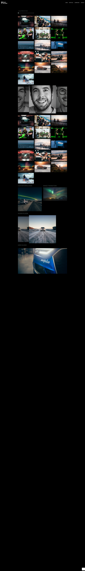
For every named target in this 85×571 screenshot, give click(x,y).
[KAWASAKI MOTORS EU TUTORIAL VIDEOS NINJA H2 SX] (42, 33)
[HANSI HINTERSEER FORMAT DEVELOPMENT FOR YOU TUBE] (59, 67)
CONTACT (82, 2)
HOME (66, 2)
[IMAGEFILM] (26, 45)
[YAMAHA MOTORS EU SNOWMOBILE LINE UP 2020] (26, 79)
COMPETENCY (77, 2)
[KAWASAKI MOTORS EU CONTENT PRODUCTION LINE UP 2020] (59, 56)
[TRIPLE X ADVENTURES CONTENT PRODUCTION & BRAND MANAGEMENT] (26, 67)
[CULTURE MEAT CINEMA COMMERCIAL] (42, 45)
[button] (19, 99)
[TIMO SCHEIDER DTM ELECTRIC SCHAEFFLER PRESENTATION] (26, 21)
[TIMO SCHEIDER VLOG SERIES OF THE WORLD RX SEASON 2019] (42, 56)
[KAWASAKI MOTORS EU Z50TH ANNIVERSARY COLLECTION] (59, 21)
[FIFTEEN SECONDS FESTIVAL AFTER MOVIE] (26, 56)
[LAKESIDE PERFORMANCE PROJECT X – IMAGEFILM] (59, 45)
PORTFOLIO (71, 2)
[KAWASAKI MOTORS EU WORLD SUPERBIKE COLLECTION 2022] (42, 21)
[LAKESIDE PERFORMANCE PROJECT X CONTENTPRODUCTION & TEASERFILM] (42, 67)
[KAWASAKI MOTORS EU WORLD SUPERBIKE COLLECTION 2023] (59, 33)
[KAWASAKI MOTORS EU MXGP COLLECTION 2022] (26, 33)
